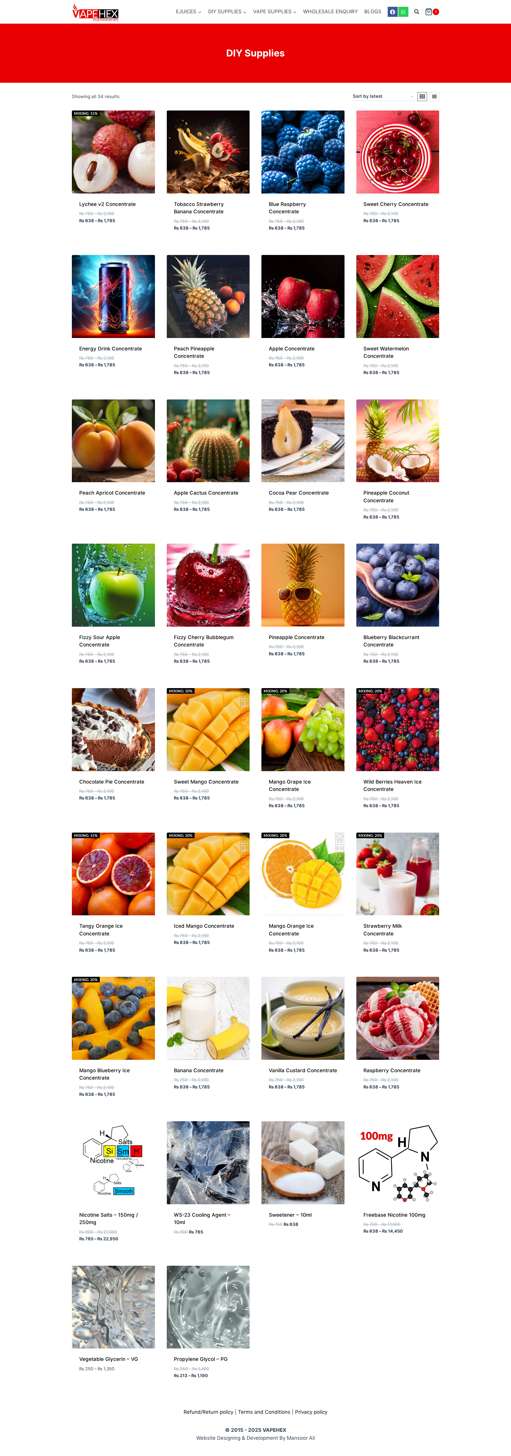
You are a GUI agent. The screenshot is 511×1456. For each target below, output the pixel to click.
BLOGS (372, 11)
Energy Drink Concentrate (110, 349)
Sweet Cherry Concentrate (395, 204)
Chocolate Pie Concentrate (111, 782)
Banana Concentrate (199, 1070)
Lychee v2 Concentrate (107, 204)
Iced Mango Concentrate (204, 926)
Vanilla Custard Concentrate (303, 1070)
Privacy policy (311, 1412)
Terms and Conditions (264, 1412)
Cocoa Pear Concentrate (299, 493)
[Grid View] (422, 96)
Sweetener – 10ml (290, 1215)
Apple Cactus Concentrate (206, 493)
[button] (494, 1439)
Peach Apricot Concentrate (112, 493)
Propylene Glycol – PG (201, 1359)
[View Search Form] (416, 11)
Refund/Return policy (208, 1412)
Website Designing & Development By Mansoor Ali (255, 1438)
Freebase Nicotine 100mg (394, 1215)
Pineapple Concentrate (296, 637)
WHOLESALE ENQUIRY (330, 11)
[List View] (434, 96)
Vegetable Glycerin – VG (108, 1359)
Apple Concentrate (292, 349)
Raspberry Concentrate (392, 1070)
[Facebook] (393, 12)
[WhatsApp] (403, 12)
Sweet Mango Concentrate (206, 782)
